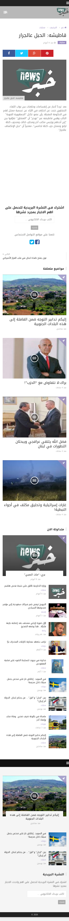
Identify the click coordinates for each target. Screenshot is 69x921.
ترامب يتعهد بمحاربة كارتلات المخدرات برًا (26, 642)
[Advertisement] (34, 170)
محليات (42, 27)
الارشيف (53, 27)
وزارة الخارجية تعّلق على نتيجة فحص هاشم (25, 586)
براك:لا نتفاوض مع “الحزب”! (45, 382)
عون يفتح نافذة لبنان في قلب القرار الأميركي (25, 258)
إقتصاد (43, 612)
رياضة (44, 631)
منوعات (43, 724)
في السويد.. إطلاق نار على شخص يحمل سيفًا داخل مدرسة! (26, 681)
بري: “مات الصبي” (34, 574)
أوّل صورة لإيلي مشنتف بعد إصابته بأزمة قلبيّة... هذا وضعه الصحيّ (26, 625)
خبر (62, 27)
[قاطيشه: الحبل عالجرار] (34, 80)
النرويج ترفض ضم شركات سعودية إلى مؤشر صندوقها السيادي (24, 606)
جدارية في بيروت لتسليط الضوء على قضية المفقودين (25, 662)
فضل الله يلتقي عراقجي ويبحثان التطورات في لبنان (41, 443)
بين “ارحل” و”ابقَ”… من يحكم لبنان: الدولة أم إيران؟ (25, 699)
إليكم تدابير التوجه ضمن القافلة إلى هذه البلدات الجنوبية (38, 321)
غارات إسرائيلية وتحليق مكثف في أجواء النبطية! (35, 507)
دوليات (43, 646)
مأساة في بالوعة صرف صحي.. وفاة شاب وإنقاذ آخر (26, 718)
